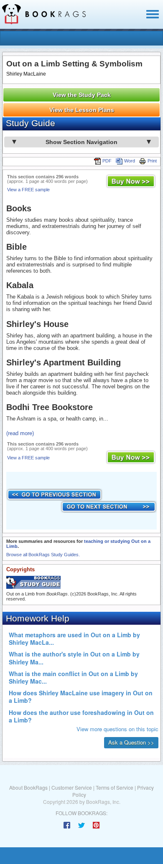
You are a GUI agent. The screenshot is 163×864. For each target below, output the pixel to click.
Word (129, 160)
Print (152, 160)
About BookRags (28, 787)
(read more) (20, 433)
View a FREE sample (28, 189)
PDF (107, 160)
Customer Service (71, 787)
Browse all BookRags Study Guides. (43, 554)
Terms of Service (114, 787)
